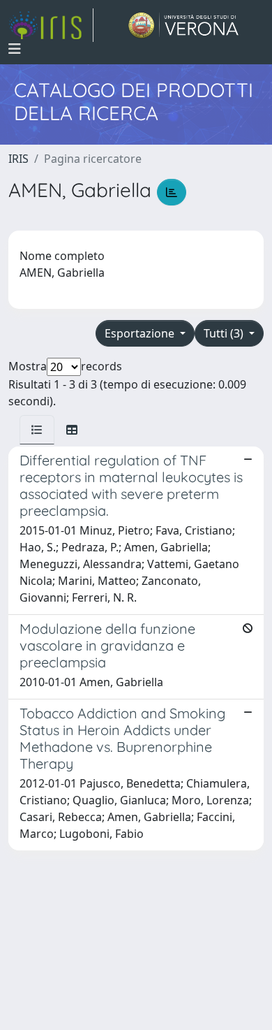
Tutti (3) (225, 333)
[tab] (37, 429)
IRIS (18, 158)
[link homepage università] (183, 25)
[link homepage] (50, 25)
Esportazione (141, 333)
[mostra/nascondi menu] (14, 49)
